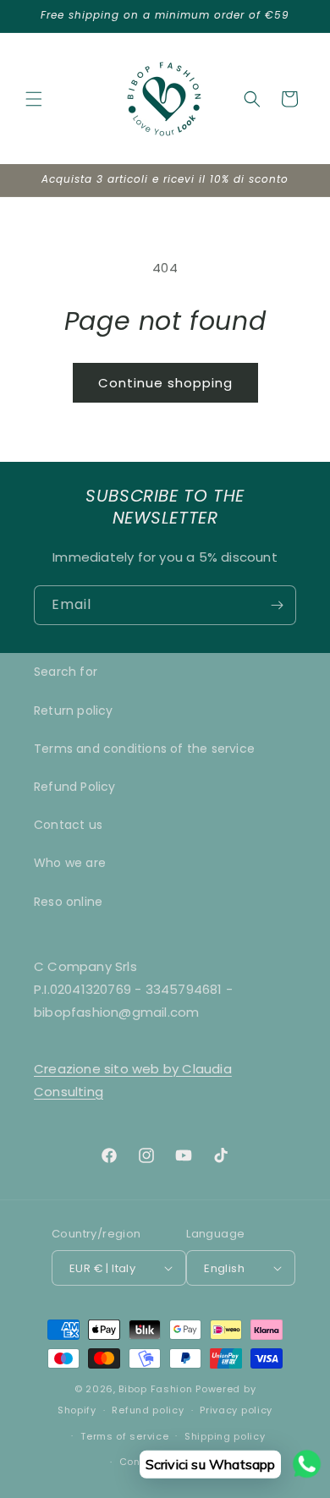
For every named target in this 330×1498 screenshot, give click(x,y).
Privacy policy (236, 1410)
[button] (33, 99)
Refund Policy (75, 786)
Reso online (68, 901)
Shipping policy (225, 1436)
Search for (65, 671)
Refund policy (148, 1410)
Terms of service (124, 1436)
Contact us (68, 824)
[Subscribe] (276, 605)
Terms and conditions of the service (144, 748)
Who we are (70, 862)
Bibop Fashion (155, 1389)
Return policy (73, 710)
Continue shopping (165, 383)
